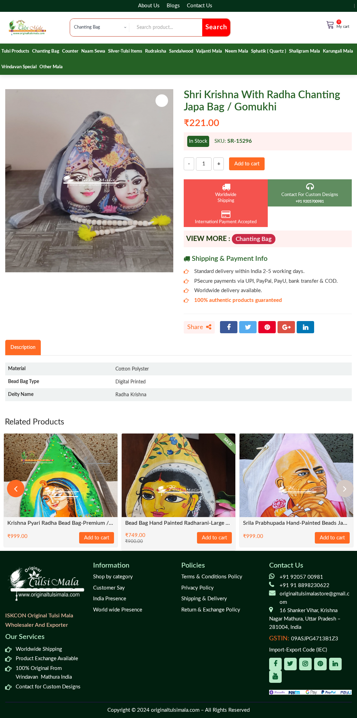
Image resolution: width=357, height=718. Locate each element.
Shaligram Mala (304, 51)
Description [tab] (23, 347)
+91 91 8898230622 (304, 585)
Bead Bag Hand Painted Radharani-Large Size (178, 523)
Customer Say (109, 588)
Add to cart (246, 163)
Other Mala (51, 67)
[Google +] (286, 327)
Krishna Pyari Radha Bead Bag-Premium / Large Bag (60, 523)
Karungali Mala (338, 51)
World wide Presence (117, 609)
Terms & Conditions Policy (211, 576)
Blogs (173, 5)
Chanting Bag (45, 51)
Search (216, 27)
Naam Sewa (93, 51)
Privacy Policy (197, 588)
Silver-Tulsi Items (125, 51)
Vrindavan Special (19, 67)
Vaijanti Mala (209, 51)
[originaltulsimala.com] (27, 27)
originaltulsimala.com (175, 710)
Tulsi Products (15, 51)
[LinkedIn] (305, 327)
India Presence (109, 598)
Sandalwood (181, 51)
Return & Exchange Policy (210, 609)
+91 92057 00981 (301, 577)
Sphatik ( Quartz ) (268, 51)
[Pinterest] (267, 327)
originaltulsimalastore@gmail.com (314, 598)
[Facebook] (228, 327)
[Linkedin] (335, 664)
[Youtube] (275, 676)
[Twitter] (248, 327)
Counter (70, 51)
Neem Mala (236, 51)
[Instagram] (305, 664)
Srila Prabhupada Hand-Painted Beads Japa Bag (296, 523)
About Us (149, 5)
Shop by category (113, 576)
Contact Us (199, 5)
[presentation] (15, 488)
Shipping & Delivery (204, 598)
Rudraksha (155, 51)
